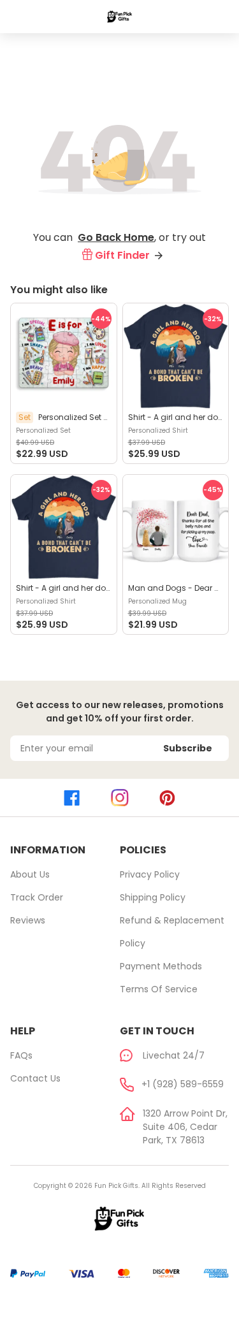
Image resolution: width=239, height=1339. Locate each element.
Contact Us (35, 1078)
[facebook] (72, 798)
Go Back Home (116, 237)
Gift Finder (122, 255)
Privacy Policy (150, 874)
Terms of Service (159, 989)
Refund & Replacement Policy (172, 932)
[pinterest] (167, 798)
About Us (30, 874)
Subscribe (187, 748)
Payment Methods (161, 966)
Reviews (27, 920)
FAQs (21, 1055)
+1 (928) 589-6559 (182, 1084)
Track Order (36, 897)
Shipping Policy (152, 897)
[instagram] (119, 797)
